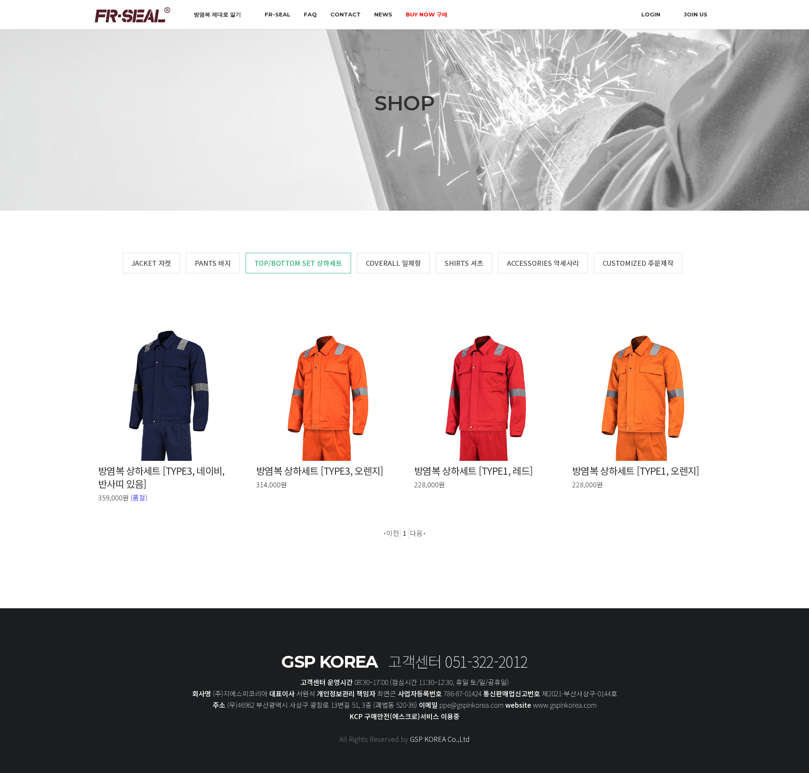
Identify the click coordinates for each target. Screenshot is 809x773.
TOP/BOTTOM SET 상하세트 (298, 263)
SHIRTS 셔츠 (464, 263)
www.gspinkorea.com (564, 705)
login (650, 14)
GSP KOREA (329, 661)
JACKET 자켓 (151, 263)
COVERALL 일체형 (393, 263)
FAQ (310, 14)
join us (695, 14)
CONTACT (345, 14)
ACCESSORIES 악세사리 (543, 263)
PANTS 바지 (213, 263)
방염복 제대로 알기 (217, 14)
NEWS (383, 14)
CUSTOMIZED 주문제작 (638, 263)
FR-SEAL (277, 14)
